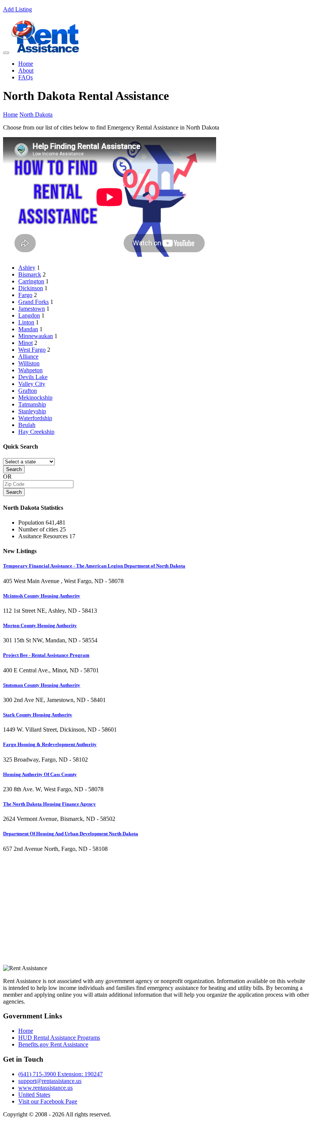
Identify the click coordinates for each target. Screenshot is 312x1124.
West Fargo (32, 349)
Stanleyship (32, 411)
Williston (29, 363)
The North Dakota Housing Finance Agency (49, 804)
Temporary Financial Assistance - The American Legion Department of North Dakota (94, 566)
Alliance (28, 356)
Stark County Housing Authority (37, 715)
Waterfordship (35, 418)
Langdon (29, 315)
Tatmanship (32, 404)
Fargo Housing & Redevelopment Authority (50, 744)
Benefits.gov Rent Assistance (53, 1044)
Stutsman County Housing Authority (41, 685)
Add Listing (17, 9)
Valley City (31, 384)
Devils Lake (33, 377)
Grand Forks (33, 302)
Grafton (27, 390)
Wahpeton (30, 370)
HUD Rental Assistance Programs (59, 1037)
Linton (26, 322)
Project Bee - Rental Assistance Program (46, 655)
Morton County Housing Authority (40, 625)
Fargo (25, 295)
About (25, 70)
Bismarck (29, 274)
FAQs (25, 77)
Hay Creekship (36, 431)
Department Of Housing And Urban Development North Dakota (70, 833)
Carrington (31, 281)
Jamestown (31, 308)
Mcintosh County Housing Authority (41, 596)
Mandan (28, 329)
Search (14, 469)
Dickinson (30, 288)
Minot (25, 343)
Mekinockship (35, 397)
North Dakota (36, 114)
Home (25, 63)
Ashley (26, 267)
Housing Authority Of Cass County (40, 774)
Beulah (26, 425)
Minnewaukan (35, 336)
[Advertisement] (156, 911)
